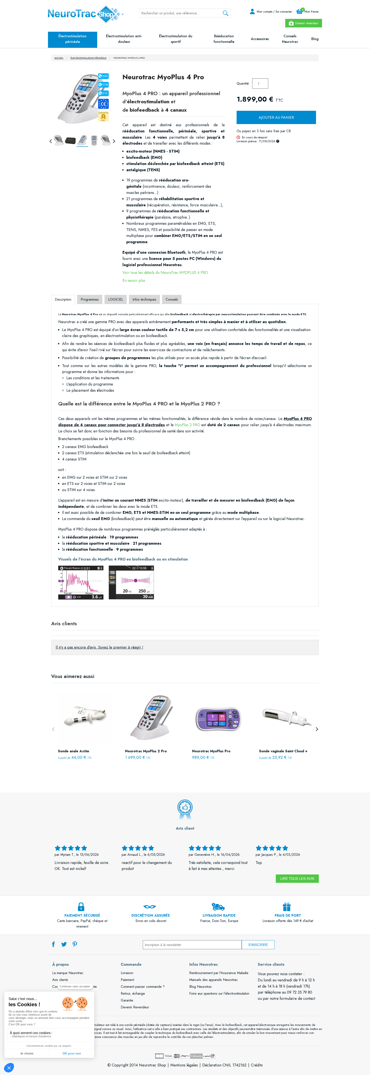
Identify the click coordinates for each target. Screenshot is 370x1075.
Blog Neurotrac (200, 986)
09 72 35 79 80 (299, 992)
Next (114, 140)
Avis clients (60, 979)
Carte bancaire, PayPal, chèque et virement (82, 921)
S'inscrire (258, 944)
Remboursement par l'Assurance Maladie (218, 972)
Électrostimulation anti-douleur (124, 39)
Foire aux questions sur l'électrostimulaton (219, 993)
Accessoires (260, 38)
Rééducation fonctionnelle (224, 39)
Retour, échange (133, 993)
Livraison (127, 972)
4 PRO (202, 272)
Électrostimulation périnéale (72, 39)
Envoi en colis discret (150, 918)
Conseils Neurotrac (290, 39)
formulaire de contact (297, 998)
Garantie (127, 1000)
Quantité (243, 83)
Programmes (90, 299)
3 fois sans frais (268, 131)
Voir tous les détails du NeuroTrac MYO (155, 272)
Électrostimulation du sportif (175, 39)
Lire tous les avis (297, 878)
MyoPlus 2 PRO (187, 425)
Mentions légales (184, 1065)
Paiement (127, 979)
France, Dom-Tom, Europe (219, 918)
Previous (51, 140)
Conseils (172, 299)
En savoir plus (133, 280)
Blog (315, 38)
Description (63, 299)
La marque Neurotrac (67, 972)
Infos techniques (144, 299)
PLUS (192, 272)
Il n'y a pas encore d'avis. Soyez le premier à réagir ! (99, 647)
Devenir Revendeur (135, 1007)
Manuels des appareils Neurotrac (213, 979)
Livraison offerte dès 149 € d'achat (288, 918)
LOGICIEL (115, 299)
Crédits (257, 1065)
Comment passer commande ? (143, 986)
